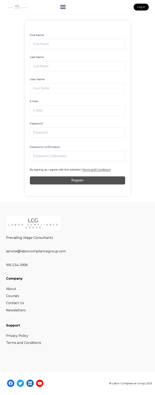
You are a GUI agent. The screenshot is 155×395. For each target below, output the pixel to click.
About (11, 289)
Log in (141, 6)
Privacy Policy (17, 336)
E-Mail (34, 101)
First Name (37, 35)
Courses (12, 296)
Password (36, 123)
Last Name (37, 57)
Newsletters (16, 310)
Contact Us (15, 303)
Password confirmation (45, 147)
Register (77, 180)
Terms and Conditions (96, 169)
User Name (37, 79)
